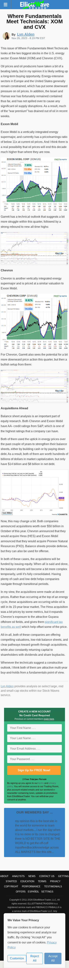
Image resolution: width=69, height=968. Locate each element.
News (32, 876)
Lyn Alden (7, 686)
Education (27, 881)
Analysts (18, 876)
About (4, 876)
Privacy (55, 881)
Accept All (52, 958)
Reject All (34, 958)
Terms (42, 881)
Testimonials (53, 886)
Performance (31, 886)
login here (49, 719)
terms (41, 783)
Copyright (11, 886)
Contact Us (46, 876)
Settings (47, 891)
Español (33, 891)
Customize (17, 958)
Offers (21, 891)
